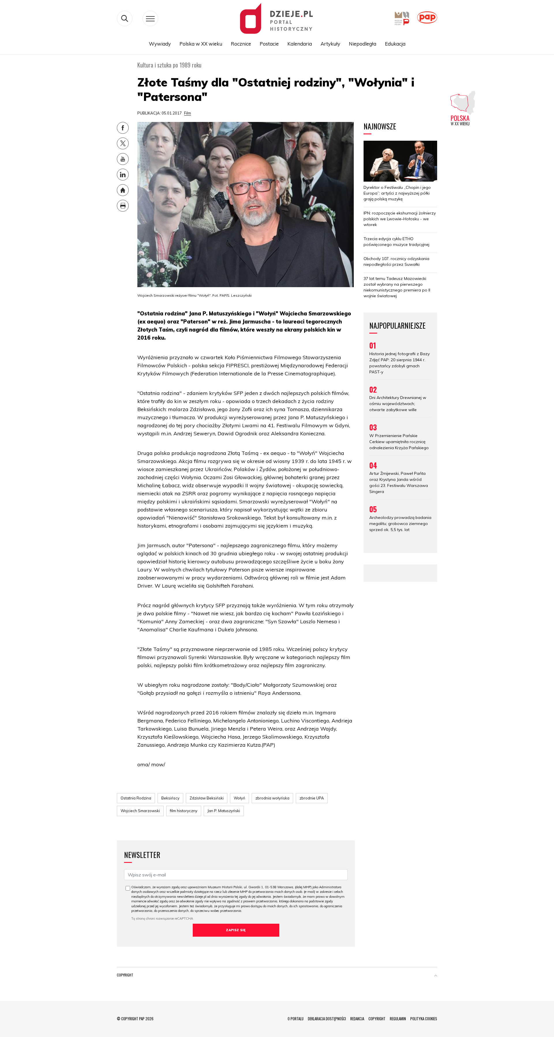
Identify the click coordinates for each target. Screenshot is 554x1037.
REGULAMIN (398, 1018)
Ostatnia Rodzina (136, 798)
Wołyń (239, 798)
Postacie (269, 44)
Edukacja (395, 44)
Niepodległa (362, 44)
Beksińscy (170, 798)
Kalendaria (299, 44)
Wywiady (160, 44)
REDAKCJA (357, 1018)
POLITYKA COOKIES (423, 1018)
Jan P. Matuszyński (223, 810)
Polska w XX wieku (200, 44)
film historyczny (183, 810)
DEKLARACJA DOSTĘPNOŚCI (327, 1018)
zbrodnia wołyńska (272, 798)
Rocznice (241, 44)
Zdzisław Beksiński (207, 798)
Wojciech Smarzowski (140, 810)
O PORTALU (296, 1018)
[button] (435, 976)
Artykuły (330, 44)
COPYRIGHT (376, 1018)
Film (187, 113)
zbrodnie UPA (312, 798)
